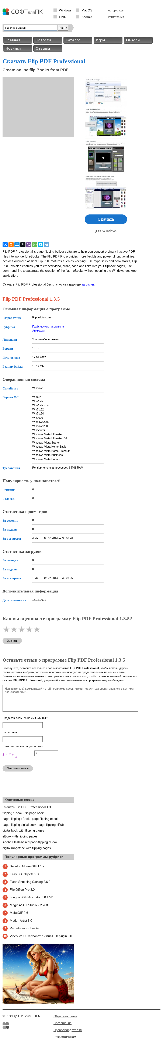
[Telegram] (46, 244)
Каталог (73, 40)
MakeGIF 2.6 (19, 912)
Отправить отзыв (18, 768)
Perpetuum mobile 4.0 (25, 928)
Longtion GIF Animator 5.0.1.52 (31, 897)
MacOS (87, 10)
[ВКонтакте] (5, 244)
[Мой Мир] (17, 244)
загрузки (88, 284)
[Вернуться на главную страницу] (24, 14)
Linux (62, 17)
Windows (65, 10)
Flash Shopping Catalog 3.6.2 (30, 882)
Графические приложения (48, 326)
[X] (22, 244)
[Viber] (28, 244)
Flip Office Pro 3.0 (22, 889)
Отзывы (43, 48)
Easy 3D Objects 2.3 (24, 874)
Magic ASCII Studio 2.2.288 (29, 905)
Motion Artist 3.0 (21, 920)
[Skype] (40, 244)
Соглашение (62, 1023)
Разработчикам (64, 1037)
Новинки (13, 48)
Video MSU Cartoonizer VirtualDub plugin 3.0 (41, 936)
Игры (100, 40)
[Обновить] (18, 760)
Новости (43, 40)
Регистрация (116, 16)
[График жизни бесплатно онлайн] (38, 1002)
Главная (13, 40)
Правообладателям (67, 1030)
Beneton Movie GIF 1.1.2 (27, 866)
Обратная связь (65, 1016)
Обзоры (133, 40)
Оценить (12, 640)
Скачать (105, 219)
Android (87, 17)
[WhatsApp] (34, 244)
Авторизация (116, 10)
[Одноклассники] (11, 244)
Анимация (38, 330)
